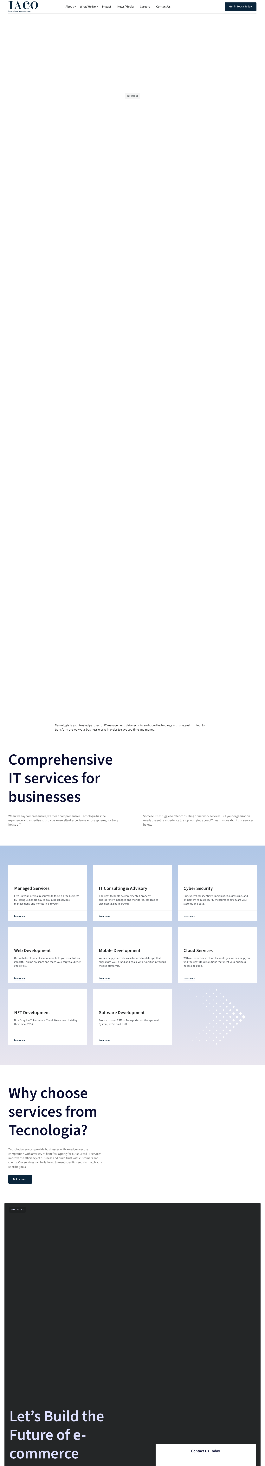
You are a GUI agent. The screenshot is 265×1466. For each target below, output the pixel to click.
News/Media (125, 6)
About (70, 6)
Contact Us (163, 6)
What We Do (88, 6)
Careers (145, 6)
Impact (106, 6)
